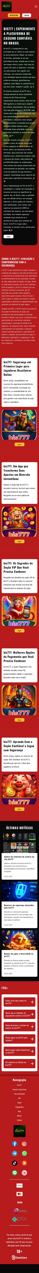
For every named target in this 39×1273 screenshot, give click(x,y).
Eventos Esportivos (19, 1089)
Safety (19, 1120)
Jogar (20, 444)
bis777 (19, 1085)
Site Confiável (19, 1094)
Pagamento (19, 1107)
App (19, 1111)
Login (26, 15)
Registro (14, 15)
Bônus (19, 1115)
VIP (19, 1098)
